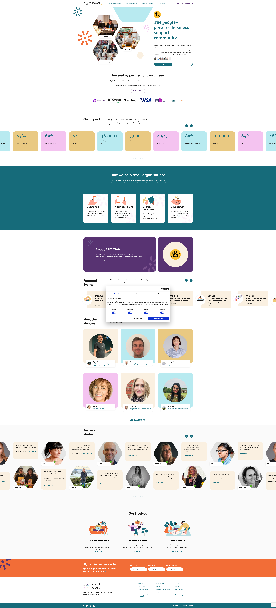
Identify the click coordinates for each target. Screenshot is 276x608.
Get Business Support (114, 3)
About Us (140, 583)
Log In (178, 3)
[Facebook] (83, 606)
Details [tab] (138, 293)
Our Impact (162, 3)
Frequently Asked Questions (143, 595)
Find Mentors (137, 419)
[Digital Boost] (93, 4)
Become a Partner (147, 3)
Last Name (152, 566)
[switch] (130, 313)
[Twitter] (87, 606)
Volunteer (137, 551)
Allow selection (138, 318)
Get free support (161, 64)
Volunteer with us (181, 64)
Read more (19, 485)
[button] (130, 158)
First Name (134, 566)
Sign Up (187, 3)
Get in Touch (179, 589)
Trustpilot (86, 599)
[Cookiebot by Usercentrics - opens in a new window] (162, 289)
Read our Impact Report (163, 589)
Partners (140, 592)
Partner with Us (176, 551)
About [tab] (159, 293)
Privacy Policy (179, 595)
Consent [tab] (116, 293)
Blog (157, 592)
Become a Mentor (143, 589)
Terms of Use (179, 592)
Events (158, 586)
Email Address (171, 566)
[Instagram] (90, 606)
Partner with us (138, 91)
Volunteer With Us (131, 3)
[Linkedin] (94, 606)
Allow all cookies (158, 318)
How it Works (141, 586)
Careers (158, 595)
